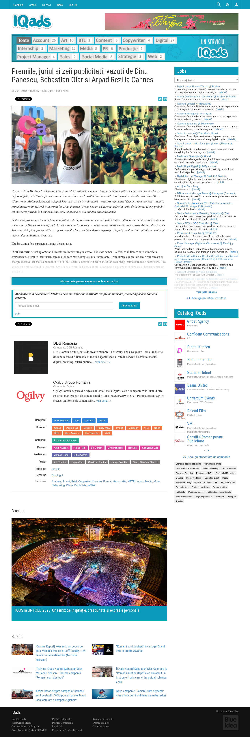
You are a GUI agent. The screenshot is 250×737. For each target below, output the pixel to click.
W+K (107, 433)
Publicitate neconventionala (219, 491)
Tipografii (232, 496)
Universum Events (201, 398)
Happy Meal (104, 427)
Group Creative (119, 462)
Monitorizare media (202, 482)
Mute (157, 481)
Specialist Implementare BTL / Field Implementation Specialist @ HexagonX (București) (203, 204)
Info (17, 313)
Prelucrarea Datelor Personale (67, 730)
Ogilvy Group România (71, 382)
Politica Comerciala (62, 722)
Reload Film (196, 411)
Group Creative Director (145, 462)
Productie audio (228, 482)
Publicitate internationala (198, 431)
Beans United (197, 385)
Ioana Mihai (62, 90)
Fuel (76, 420)
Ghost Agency (198, 321)
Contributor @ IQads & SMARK (29, 730)
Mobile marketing (225, 376)
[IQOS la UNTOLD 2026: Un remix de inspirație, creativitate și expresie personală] (89, 569)
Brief (74, 481)
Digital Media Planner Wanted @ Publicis (199, 86)
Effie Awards (80, 454)
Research (220, 496)
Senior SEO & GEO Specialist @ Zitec (198, 223)
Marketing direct (212, 477)
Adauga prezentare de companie (208, 457)
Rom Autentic (72, 433)
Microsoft (133, 427)
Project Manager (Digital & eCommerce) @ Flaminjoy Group (203, 244)
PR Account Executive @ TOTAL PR (196, 233)
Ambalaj (56, 481)
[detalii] (223, 92)
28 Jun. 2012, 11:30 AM (26, 90)
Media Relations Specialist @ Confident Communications (207, 279)
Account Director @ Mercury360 (194, 103)
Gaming (179, 477)
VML (191, 423)
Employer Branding (184, 472)
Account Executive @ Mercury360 (195, 123)
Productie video (194, 415)
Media (148, 481)
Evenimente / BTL (195, 402)
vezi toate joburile (206, 291)
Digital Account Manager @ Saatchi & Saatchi (201, 176)
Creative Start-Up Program (26, 726)
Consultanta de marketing (217, 389)
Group (116, 481)
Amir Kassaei (61, 447)
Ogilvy (70, 386)
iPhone (119, 427)
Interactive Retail (193, 477)
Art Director (60, 462)
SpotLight (47, 90)
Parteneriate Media (21, 722)
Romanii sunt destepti (65, 440)
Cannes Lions (61, 454)
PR (188, 338)
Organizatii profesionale (198, 445)
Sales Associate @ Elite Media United (197, 133)
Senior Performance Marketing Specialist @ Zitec (203, 213)
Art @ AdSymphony (187, 186)
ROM (56, 433)
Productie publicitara (201, 487)
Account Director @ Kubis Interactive (197, 271)
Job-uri (73, 5)
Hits (124, 481)
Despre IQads (19, 719)
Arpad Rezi (79, 447)
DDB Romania (65, 343)
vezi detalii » (103, 362)
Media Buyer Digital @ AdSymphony (196, 166)
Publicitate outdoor (184, 496)
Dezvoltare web (229, 468)
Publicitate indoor (195, 491)
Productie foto (182, 487)
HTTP (131, 481)
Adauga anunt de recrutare (208, 298)
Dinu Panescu (115, 447)
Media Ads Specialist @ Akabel (194, 156)
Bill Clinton (96, 447)
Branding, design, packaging (188, 463)
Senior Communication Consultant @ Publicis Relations (206, 96)
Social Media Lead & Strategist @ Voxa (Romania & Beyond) (203, 145)
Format (107, 481)
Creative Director (97, 462)
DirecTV (87, 427)
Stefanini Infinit (199, 372)
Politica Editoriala (61, 719)
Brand (66, 481)
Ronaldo (132, 447)
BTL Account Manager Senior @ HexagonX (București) (206, 193)
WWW (92, 485)
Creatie (56, 469)
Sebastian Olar (150, 447)
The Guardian (92, 433)
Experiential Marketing (225, 472)
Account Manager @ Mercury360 (194, 113)
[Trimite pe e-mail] (165, 99)
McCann (89, 420)
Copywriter (77, 462)
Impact (140, 481)
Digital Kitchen (198, 347)
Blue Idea (233, 711)
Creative (97, 481)
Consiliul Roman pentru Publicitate (205, 439)
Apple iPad (72, 427)
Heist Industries (199, 359)
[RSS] (160, 99)
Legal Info (57, 726)
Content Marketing (210, 468)
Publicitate (80, 485)
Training (208, 402)
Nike (146, 427)
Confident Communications (208, 334)
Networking (58, 485)
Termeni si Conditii (103, 719)
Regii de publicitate (204, 496)
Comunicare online (195, 351)
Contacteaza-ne (101, 726)
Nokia (157, 427)
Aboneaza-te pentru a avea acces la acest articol (89, 281)
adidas (57, 427)
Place (69, 485)
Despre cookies (101, 722)
